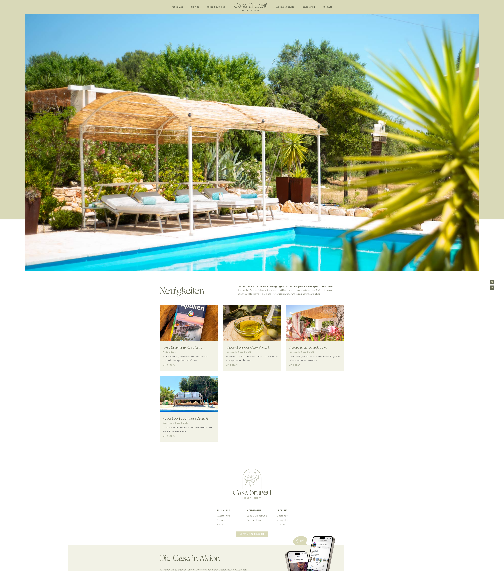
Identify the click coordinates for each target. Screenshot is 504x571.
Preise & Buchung (216, 7)
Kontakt (327, 7)
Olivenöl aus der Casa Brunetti (247, 347)
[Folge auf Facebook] (492, 288)
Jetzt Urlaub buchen (252, 534)
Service (195, 7)
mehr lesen (169, 365)
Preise (220, 524)
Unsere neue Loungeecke (308, 347)
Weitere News (169, 352)
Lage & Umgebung (285, 7)
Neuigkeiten (309, 7)
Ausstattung (223, 515)
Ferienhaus (177, 7)
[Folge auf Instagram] (492, 282)
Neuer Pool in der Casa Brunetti (185, 418)
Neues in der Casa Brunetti (175, 423)
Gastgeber (282, 515)
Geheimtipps (254, 520)
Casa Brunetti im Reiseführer (183, 347)
